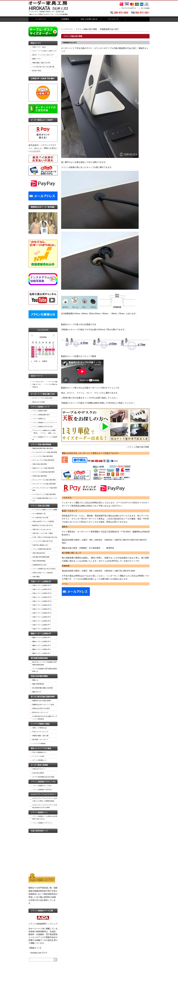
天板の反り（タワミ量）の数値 (42, 533)
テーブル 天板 (52, 382)
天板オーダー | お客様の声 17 (41, 585)
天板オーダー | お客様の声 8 (41, 621)
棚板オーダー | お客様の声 (41, 633)
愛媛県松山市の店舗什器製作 (41, 700)
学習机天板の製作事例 (39, 476)
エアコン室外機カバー (39, 760)
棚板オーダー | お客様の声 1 (41, 653)
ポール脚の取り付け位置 (40, 517)
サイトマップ (113, 19)
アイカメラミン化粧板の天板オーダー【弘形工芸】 (46, 11)
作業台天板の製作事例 (39, 464)
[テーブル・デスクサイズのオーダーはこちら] (43, 36)
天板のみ (35, 387)
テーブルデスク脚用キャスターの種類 (44, 510)
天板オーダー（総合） (39, 47)
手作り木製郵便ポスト (39, 752)
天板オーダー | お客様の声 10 (41, 613)
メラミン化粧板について (40, 407)
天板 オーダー (36, 384)
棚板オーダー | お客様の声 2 (41, 649)
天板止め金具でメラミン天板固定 (43, 521)
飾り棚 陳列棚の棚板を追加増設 (42, 688)
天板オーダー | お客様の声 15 (41, 593)
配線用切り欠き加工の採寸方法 (42, 525)
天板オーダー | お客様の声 (41, 581)
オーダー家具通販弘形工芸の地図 (43, 777)
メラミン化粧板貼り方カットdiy (43, 782)
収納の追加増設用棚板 (39, 676)
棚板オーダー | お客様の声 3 (41, 645)
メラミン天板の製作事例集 (41, 444)
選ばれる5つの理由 (38, 402)
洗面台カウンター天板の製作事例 (43, 468)
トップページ (40, 19)
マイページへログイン (129, 8)
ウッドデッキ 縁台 (38, 756)
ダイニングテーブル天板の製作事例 (44, 480)
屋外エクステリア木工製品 (41, 748)
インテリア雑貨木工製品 (40, 724)
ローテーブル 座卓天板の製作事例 (43, 472)
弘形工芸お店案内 (38, 773)
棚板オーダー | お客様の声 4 (41, 641)
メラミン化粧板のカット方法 (41, 785)
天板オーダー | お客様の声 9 (41, 617)
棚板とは (35, 680)
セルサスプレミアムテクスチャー (43, 794)
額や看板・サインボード (40, 739)
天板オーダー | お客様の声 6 (41, 629)
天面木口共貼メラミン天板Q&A (42, 573)
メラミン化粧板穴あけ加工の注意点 (44, 569)
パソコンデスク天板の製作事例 (42, 456)
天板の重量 (36, 577)
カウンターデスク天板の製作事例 (43, 460)
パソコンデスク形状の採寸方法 (42, 541)
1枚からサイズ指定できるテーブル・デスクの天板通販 (48, 14)
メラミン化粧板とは (38, 418)
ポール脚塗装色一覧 (38, 513)
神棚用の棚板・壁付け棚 (40, 736)
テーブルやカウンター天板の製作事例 (44, 452)
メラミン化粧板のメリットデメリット (44, 422)
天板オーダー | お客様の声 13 (41, 601)
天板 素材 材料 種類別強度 (40, 557)
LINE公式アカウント (39, 769)
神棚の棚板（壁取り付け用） (41, 63)
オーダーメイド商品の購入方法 (43, 394)
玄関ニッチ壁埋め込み (39, 728)
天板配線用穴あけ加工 (69, 42)
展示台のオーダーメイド (40, 712)
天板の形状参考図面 (38, 561)
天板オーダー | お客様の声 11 (41, 609)
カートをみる (145, 8)
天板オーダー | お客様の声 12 (41, 605)
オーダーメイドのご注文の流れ (42, 398)
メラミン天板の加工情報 (86, 29)
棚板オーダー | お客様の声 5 (41, 637)
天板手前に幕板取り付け (40, 545)
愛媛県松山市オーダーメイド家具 (43, 704)
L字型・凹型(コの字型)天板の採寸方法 (44, 537)
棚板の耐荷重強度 (38, 684)
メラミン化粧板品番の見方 (41, 415)
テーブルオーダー (38, 382)
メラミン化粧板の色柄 (39, 411)
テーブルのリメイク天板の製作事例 (44, 494)
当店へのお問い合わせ (89, 19)
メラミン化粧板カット (39, 812)
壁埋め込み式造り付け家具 (41, 708)
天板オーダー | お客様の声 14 (41, 597)
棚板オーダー (36, 59)
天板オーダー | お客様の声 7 (41, 625)
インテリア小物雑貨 (38, 743)
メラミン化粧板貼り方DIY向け (42, 789)
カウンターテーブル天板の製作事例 (44, 484)
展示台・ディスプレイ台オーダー (43, 55)
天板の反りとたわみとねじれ (41, 529)
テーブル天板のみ (51, 384)
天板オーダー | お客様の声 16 (41, 589)
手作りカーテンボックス (40, 732)
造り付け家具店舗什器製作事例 (43, 697)
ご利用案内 (65, 19)
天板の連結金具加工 (38, 553)
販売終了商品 (36, 70)
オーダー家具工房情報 (39, 765)
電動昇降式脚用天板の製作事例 (42, 448)
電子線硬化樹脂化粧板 (39, 658)
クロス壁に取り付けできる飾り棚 (43, 67)
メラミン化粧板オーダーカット (42, 823)
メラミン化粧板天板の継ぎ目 (41, 549)
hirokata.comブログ (38, 953)
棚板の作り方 (36, 692)
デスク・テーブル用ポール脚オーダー (44, 51)
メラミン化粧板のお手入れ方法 (42, 426)
